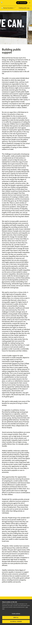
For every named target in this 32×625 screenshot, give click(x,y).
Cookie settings (16, 613)
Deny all (16, 617)
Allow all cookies (16, 621)
